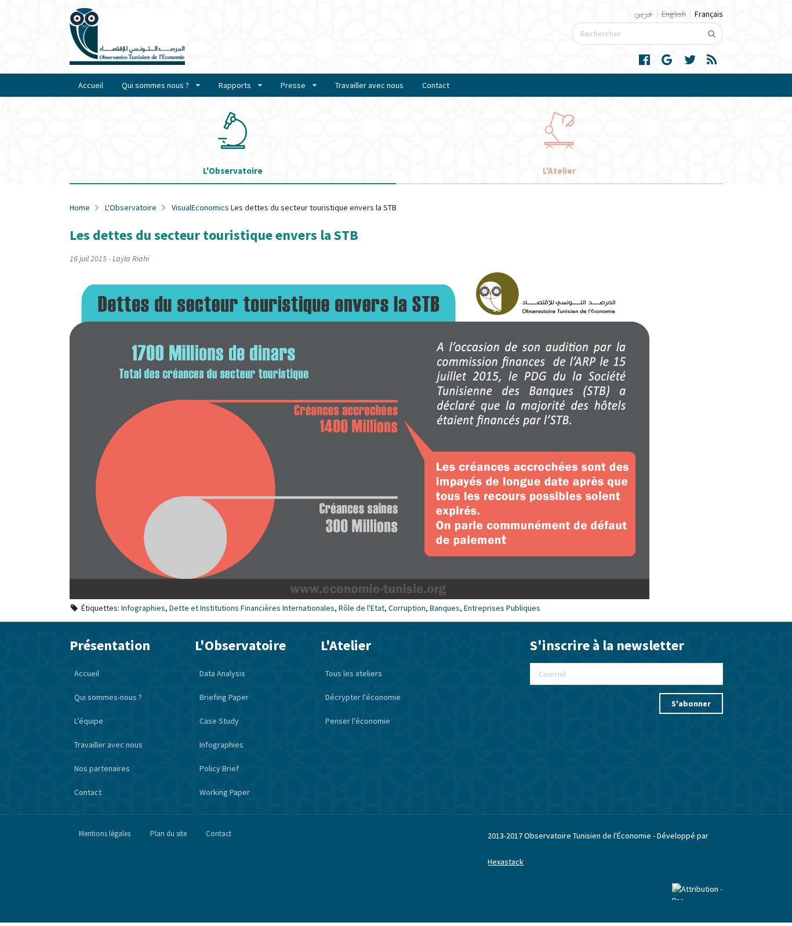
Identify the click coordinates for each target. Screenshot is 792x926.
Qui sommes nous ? (155, 85)
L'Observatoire (131, 207)
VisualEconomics (200, 207)
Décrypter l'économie (363, 697)
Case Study (219, 721)
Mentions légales (104, 833)
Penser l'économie (357, 721)
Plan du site (168, 833)
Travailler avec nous (369, 85)
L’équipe (88, 721)
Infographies (221, 744)
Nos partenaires (102, 768)
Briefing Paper (224, 697)
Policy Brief (219, 768)
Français (709, 14)
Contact (435, 85)
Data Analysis (222, 673)
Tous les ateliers (353, 673)
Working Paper (224, 792)
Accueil (90, 85)
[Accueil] (127, 62)
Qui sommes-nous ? (108, 697)
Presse (293, 85)
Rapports (235, 85)
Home (80, 207)
